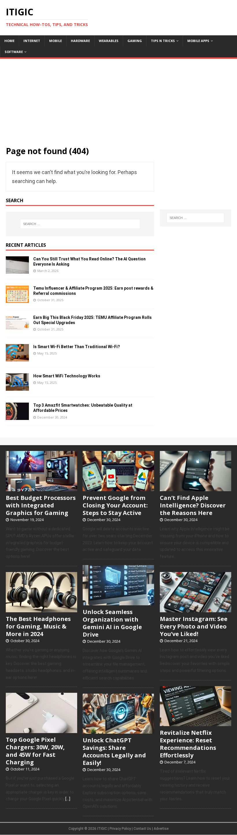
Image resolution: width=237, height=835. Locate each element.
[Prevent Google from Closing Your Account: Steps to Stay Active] (118, 488)
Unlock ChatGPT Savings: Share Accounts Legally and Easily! (114, 751)
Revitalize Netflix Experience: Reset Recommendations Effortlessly (188, 744)
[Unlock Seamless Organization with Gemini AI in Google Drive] (118, 602)
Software (14, 52)
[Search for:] (80, 224)
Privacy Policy (120, 829)
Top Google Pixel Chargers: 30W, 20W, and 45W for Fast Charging (35, 751)
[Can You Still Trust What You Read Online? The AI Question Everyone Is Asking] (17, 270)
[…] (67, 798)
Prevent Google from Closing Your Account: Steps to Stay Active (115, 505)
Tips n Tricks (163, 41)
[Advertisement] (118, 99)
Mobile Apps (198, 41)
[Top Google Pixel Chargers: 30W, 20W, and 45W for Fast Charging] (41, 729)
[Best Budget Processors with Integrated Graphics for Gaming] (41, 488)
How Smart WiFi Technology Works (66, 376)
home (9, 41)
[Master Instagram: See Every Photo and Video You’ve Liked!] (195, 609)
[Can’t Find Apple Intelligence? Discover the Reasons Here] (195, 488)
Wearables (108, 41)
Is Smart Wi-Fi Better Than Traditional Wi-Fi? (76, 346)
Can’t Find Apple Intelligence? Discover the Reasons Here (193, 505)
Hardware (80, 41)
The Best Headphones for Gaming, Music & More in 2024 (38, 626)
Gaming (134, 41)
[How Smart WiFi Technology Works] (17, 387)
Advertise (161, 829)
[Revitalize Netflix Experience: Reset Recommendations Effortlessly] (195, 723)
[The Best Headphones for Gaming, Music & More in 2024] (41, 609)
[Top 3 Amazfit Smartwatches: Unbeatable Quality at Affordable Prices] (17, 416)
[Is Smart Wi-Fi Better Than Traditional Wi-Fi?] (17, 358)
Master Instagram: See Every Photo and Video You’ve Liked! (193, 626)
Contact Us (142, 829)
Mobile (55, 41)
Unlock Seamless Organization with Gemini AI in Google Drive (112, 623)
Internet (31, 41)
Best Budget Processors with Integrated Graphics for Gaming (41, 505)
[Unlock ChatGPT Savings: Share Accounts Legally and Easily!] (118, 730)
